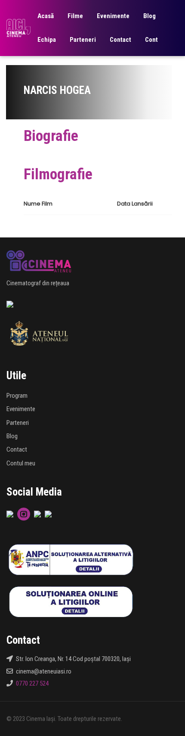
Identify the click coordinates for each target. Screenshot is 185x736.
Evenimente (113, 16)
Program (17, 395)
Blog (149, 16)
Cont (151, 40)
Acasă (45, 16)
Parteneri (83, 40)
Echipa (46, 40)
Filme (75, 16)
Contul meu (20, 463)
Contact (120, 40)
